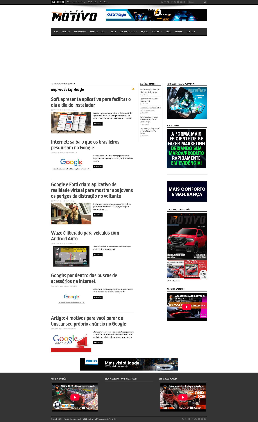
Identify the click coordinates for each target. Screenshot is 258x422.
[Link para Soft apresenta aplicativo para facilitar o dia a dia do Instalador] (71, 133)
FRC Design (112, 419)
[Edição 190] (187, 279)
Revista (66, 31)
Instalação (80, 31)
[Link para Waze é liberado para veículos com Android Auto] (71, 266)
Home (55, 31)
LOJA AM (144, 31)
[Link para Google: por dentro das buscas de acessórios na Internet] (71, 309)
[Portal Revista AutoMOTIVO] (78, 21)
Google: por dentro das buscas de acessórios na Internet (84, 278)
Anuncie (179, 31)
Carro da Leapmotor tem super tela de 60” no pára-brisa (84, 2)
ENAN (113, 31)
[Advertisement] (129, 59)
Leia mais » (98, 124)
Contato (191, 31)
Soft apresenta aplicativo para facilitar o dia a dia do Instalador (91, 102)
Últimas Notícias (128, 31)
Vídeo (168, 31)
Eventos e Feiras (98, 31)
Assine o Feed (133, 89)
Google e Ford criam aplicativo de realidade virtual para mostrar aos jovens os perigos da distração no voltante (92, 190)
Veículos (157, 31)
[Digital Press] (186, 168)
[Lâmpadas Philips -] (129, 370)
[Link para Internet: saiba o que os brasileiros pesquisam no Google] (71, 175)
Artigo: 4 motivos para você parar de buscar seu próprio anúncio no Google (88, 321)
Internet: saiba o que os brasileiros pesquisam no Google (85, 145)
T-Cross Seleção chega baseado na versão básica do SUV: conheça (150, 131)
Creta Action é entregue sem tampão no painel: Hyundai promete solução (149, 119)
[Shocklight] (156, 21)
